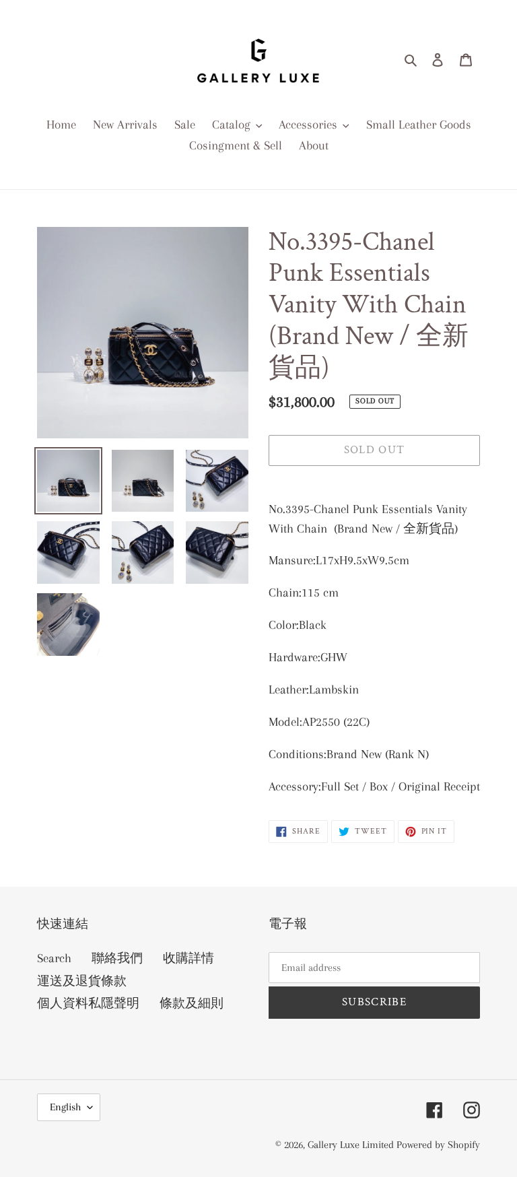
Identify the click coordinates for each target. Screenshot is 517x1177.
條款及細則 (191, 1003)
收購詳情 (188, 958)
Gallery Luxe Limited (352, 1145)
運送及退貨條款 (82, 981)
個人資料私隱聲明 (88, 1003)
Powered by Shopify (438, 1145)
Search (54, 958)
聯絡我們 (117, 958)
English (65, 1107)
